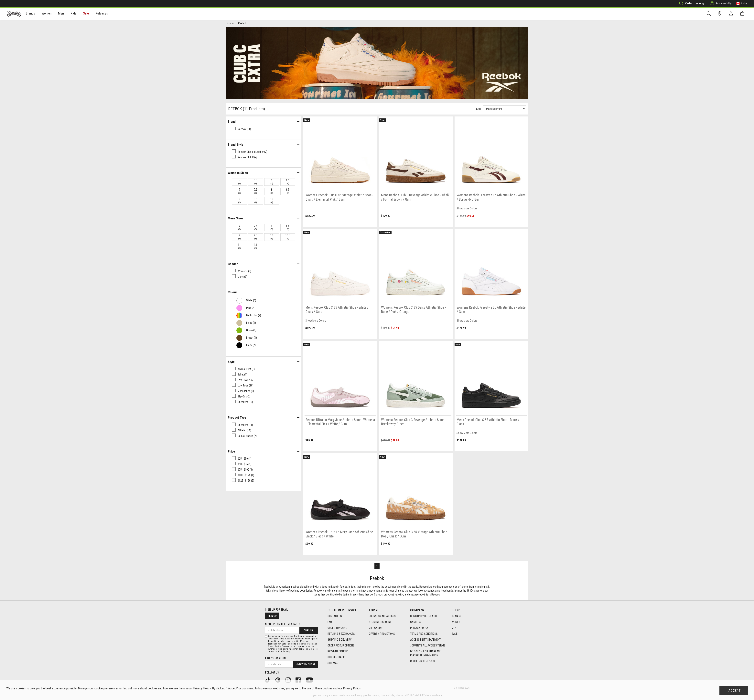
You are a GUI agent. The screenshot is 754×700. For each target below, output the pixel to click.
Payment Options (338, 651)
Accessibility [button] (724, 3)
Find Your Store (275, 658)
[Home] (14, 14)
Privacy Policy (419, 627)
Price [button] (231, 451)
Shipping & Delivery (339, 639)
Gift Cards (375, 627)
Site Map (333, 663)
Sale (86, 13)
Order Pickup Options (341, 645)
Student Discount (380, 622)
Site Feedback (336, 657)
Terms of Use (306, 644)
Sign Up (272, 615)
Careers (415, 622)
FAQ (330, 622)
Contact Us (335, 616)
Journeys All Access (382, 616)
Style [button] (231, 362)
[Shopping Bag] (743, 14)
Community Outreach (423, 616)
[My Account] (732, 13)
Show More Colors (467, 208)
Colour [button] (232, 292)
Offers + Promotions (382, 633)
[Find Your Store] (720, 14)
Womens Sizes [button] (238, 173)
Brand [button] (232, 121)
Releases (102, 13)
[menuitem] (30, 14)
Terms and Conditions (424, 633)
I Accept (734, 691)
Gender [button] (233, 264)
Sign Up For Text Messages (282, 624)
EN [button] (742, 3)
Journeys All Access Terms (427, 645)
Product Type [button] (237, 417)
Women (456, 622)
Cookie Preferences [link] (422, 661)
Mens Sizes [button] (235, 218)
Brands (456, 616)
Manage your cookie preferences (98, 688)
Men (454, 627)
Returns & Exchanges (341, 633)
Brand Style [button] (235, 144)
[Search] (709, 14)
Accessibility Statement (425, 639)
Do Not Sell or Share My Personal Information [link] (425, 653)
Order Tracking (694, 3)
